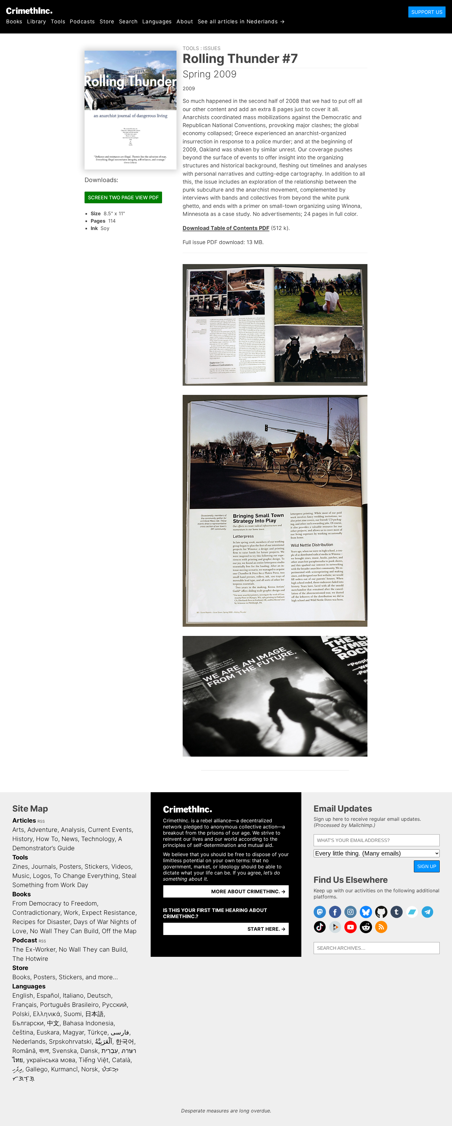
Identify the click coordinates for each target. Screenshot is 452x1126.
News (69, 839)
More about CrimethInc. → (248, 891)
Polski (21, 1014)
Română (24, 1050)
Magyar (73, 1032)
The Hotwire (30, 958)
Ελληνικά (46, 1014)
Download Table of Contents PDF (226, 228)
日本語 (94, 1014)
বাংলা (44, 1050)
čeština (22, 1032)
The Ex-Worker (33, 949)
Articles (24, 820)
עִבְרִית (109, 1050)
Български (28, 1023)
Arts (18, 829)
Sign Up (426, 866)
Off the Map (119, 931)
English (22, 995)
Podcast (24, 940)
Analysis (73, 829)
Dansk (89, 1050)
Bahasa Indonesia (88, 1023)
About (184, 21)
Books (14, 21)
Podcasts (82, 21)
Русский (114, 1004)
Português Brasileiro (69, 1004)
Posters (70, 866)
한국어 (125, 1041)
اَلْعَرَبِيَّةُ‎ (103, 1041)
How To (47, 839)
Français (24, 1004)
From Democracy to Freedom (54, 903)
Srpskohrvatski (70, 1041)
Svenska (64, 1050)
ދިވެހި (17, 1069)
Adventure (42, 829)
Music (21, 875)
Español (48, 995)
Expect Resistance (108, 912)
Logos (41, 875)
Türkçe (97, 1032)
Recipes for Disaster (41, 921)
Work (71, 912)
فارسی (120, 1032)
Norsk (89, 1069)
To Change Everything (86, 875)
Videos (121, 866)
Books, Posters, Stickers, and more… (65, 977)
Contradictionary (36, 912)
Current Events (110, 829)
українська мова (50, 1060)
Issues (211, 48)
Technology (98, 839)
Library (36, 21)
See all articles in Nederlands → (241, 21)
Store (107, 21)
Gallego (37, 1069)
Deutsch (99, 995)
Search (128, 21)
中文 (53, 1023)
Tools (58, 21)
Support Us (426, 12)
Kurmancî (64, 1069)
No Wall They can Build (92, 949)
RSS (41, 821)
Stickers (96, 866)
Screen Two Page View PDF (123, 197)
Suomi (73, 1014)
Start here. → (267, 929)
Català (121, 1060)
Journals (43, 866)
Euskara (48, 1032)
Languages (157, 21)
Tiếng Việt (94, 1060)
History (22, 839)
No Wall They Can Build (64, 931)
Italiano (73, 995)
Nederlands (29, 1041)
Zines (20, 866)
